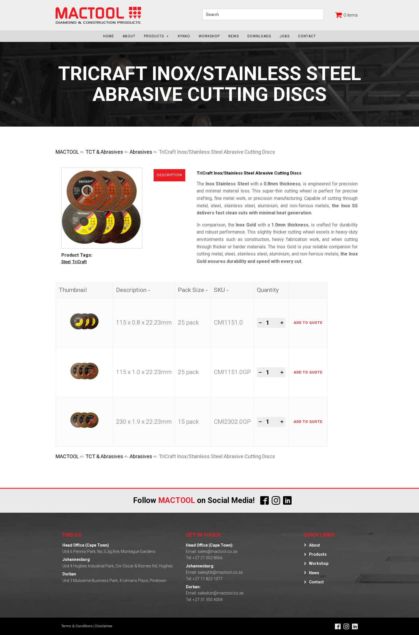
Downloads (259, 36)
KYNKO (184, 36)
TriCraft (79, 261)
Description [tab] (169, 175)
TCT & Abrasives (104, 152)
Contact (307, 36)
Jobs (285, 36)
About (129, 36)
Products (154, 36)
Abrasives (141, 152)
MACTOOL (67, 152)
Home (108, 36)
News (233, 36)
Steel (66, 261)
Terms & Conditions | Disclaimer (87, 626)
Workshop (209, 36)
